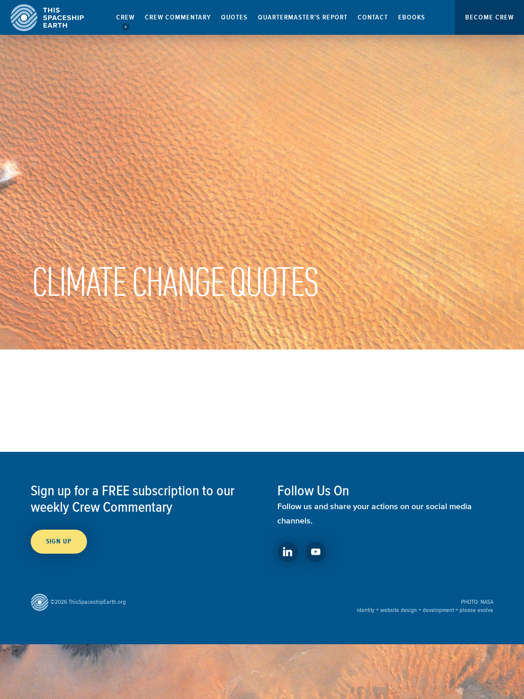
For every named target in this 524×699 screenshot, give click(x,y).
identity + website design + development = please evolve (425, 609)
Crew (125, 17)
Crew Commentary (178, 17)
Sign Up (59, 541)
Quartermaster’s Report (302, 17)
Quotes (234, 17)
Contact (373, 17)
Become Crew (489, 17)
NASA (487, 601)
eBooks (411, 17)
